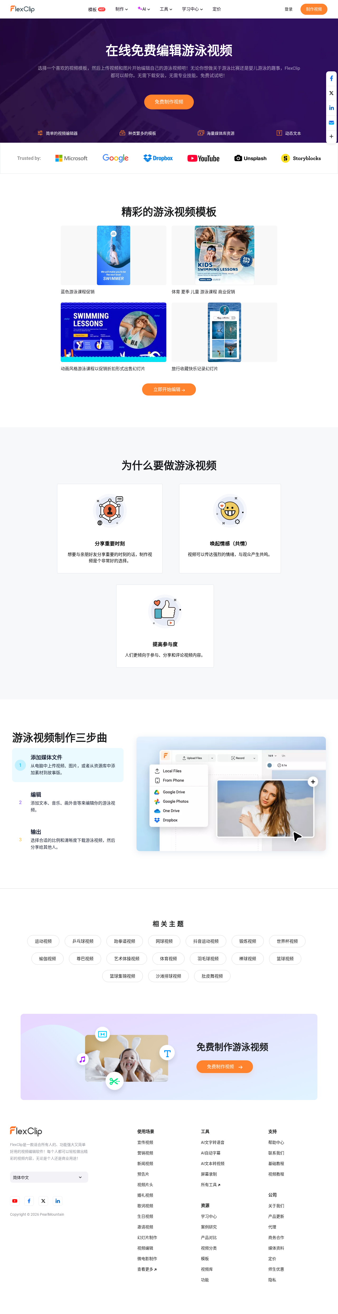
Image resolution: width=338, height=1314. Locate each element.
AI (144, 9)
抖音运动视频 (206, 941)
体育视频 (168, 958)
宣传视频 (145, 1142)
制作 (119, 9)
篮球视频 (285, 958)
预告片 (143, 1174)
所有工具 (209, 1184)
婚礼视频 (145, 1195)
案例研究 (209, 1227)
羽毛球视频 (208, 958)
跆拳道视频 (124, 941)
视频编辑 (145, 1248)
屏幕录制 (209, 1174)
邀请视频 (145, 1227)
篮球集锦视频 (122, 976)
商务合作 (276, 1237)
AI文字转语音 (212, 1142)
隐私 (272, 1280)
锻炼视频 (247, 941)
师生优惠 (276, 1269)
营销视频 (145, 1153)
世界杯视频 (287, 941)
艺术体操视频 (126, 958)
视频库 (207, 1269)
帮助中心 (276, 1142)
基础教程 (276, 1163)
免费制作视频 (169, 102)
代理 (272, 1227)
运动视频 (43, 941)
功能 (205, 1280)
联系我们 (276, 1153)
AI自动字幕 (210, 1153)
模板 (92, 9)
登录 (289, 9)
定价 (217, 9)
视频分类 (209, 1248)
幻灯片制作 (147, 1237)
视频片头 (145, 1184)
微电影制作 (147, 1258)
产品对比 (209, 1237)
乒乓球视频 (82, 941)
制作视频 (314, 9)
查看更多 (145, 1269)
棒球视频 (247, 958)
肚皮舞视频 (212, 976)
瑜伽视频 (47, 958)
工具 (164, 9)
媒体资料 (276, 1248)
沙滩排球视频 (168, 976)
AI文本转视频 (212, 1163)
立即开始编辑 (166, 389)
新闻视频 (145, 1163)
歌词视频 (145, 1206)
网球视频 (164, 941)
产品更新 (276, 1216)
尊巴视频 (85, 958)
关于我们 (276, 1206)
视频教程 (276, 1174)
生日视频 (145, 1216)
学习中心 (190, 9)
